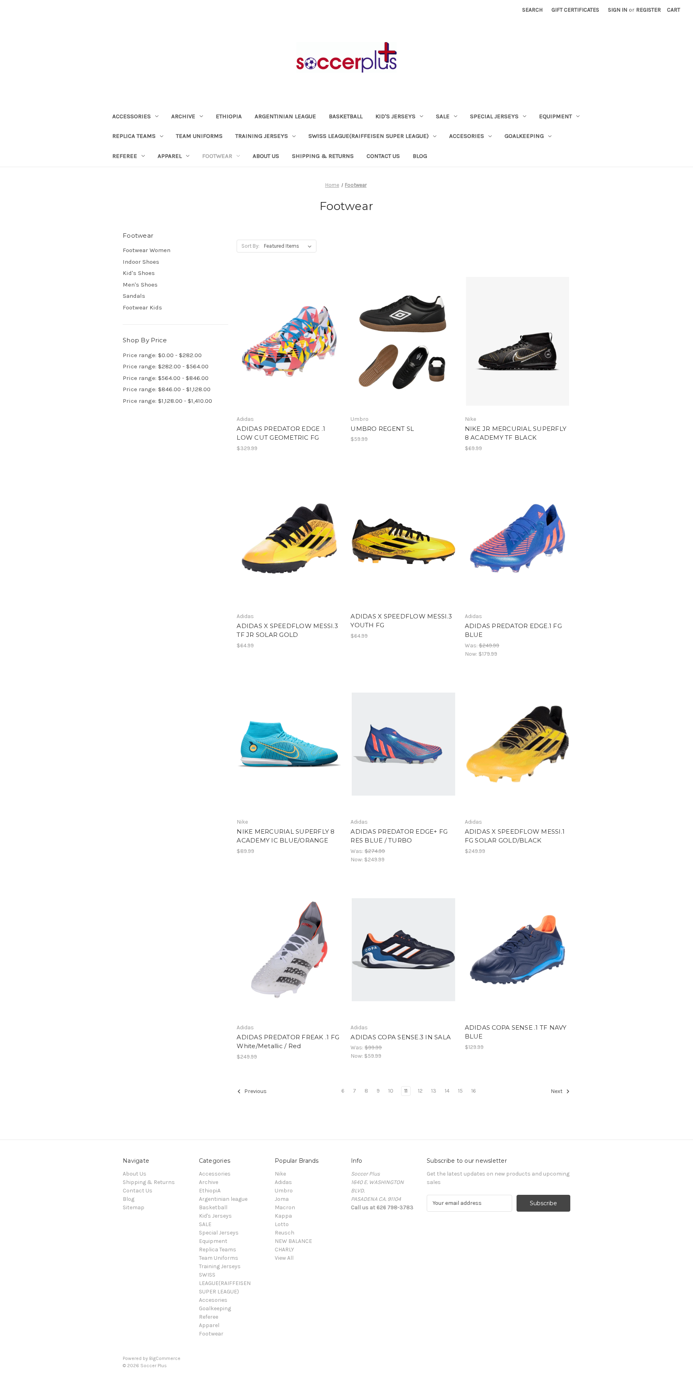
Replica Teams (134, 135)
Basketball (346, 116)
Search (532, 9)
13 (433, 1090)
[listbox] (289, 246)
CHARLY (284, 1249)
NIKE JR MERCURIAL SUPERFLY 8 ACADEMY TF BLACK (516, 433)
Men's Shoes (140, 284)
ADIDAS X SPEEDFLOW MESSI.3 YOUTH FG (401, 620)
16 (473, 1090)
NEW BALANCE (293, 1241)
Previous (255, 1091)
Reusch (284, 1232)
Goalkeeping (524, 135)
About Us (266, 156)
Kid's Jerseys (395, 116)
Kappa (283, 1215)
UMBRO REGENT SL (382, 428)
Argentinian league (285, 116)
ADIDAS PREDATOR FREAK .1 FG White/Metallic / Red (288, 1041)
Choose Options (289, 355)
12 (420, 1090)
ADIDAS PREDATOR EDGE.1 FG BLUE (513, 630)
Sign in (617, 9)
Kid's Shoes (139, 273)
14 (447, 1090)
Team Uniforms (199, 135)
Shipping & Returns (323, 156)
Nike (280, 1173)
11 (405, 1090)
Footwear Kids (142, 307)
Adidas (283, 1182)
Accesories (466, 135)
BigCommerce (164, 1358)
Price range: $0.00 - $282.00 (162, 355)
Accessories (131, 116)
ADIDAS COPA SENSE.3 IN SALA (401, 1037)
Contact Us (383, 156)
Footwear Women (146, 250)
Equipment (555, 116)
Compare (287, 341)
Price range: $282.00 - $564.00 (166, 366)
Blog (420, 156)
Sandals (134, 295)
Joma (282, 1199)
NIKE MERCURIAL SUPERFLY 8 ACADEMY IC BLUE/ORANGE (285, 836)
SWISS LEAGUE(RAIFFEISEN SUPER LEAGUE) (368, 135)
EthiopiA (229, 116)
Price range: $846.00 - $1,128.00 (167, 389)
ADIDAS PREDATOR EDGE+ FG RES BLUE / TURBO (399, 836)
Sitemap (133, 1207)
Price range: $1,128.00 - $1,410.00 (167, 400)
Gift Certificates (575, 9)
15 (460, 1090)
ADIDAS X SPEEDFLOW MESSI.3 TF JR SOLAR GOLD (287, 630)
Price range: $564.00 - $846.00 (166, 378)
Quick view (282, 327)
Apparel (170, 156)
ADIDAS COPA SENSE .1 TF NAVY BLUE (516, 1032)
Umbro (284, 1190)
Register (648, 9)
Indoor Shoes (141, 261)
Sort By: (250, 246)
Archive (183, 116)
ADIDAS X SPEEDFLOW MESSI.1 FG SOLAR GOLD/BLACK (515, 836)
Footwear (217, 156)
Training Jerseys (261, 135)
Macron (285, 1207)
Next (557, 1091)
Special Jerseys (494, 116)
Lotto (282, 1224)
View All (284, 1258)
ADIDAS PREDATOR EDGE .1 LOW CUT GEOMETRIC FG (281, 433)
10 (390, 1090)
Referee (124, 156)
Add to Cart (404, 553)
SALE (443, 116)
